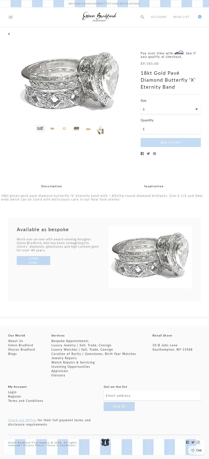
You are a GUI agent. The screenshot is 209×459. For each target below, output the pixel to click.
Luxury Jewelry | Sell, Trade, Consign (81, 345)
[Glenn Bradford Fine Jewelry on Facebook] (187, 442)
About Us (15, 341)
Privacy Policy (33, 445)
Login (12, 392)
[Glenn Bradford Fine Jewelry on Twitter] (193, 442)
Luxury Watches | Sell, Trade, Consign (82, 349)
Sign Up (119, 406)
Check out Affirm (22, 420)
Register (14, 396)
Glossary (58, 375)
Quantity (147, 120)
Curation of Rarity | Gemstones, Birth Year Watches (93, 353)
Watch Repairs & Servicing (73, 362)
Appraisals (59, 371)
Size (143, 100)
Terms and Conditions (25, 400)
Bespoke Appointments (70, 341)
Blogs (12, 353)
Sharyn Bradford (21, 349)
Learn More (33, 260)
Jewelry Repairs (64, 358)
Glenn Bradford (20, 345)
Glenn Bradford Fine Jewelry (29, 442)
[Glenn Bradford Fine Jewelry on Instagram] (198, 442)
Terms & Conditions (61, 445)
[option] (40, 128)
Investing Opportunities (70, 366)
